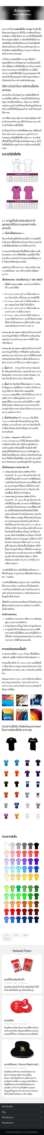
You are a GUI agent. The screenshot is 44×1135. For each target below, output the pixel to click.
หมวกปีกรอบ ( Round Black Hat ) (21, 1064)
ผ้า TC (30, 398)
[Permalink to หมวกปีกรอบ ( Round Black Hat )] (22, 1049)
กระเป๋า (16, 935)
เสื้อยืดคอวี (7, 939)
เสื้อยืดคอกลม (22, 10)
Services (24, 983)
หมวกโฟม (9, 1020)
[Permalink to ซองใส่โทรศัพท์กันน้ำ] (22, 965)
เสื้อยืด (25, 935)
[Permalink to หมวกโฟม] (22, 1005)
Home (15, 14)
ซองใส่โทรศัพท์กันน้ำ (14, 979)
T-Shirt (6, 935)
